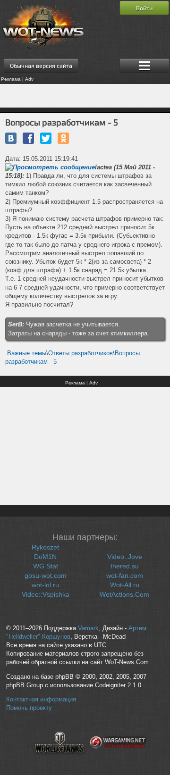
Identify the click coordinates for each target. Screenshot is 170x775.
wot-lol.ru (45, 585)
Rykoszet (45, 547)
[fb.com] (28, 138)
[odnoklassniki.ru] (63, 138)
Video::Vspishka (45, 594)
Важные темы (26, 353)
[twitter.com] (45, 138)
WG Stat (45, 566)
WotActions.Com (124, 594)
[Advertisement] (85, 96)
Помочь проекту (29, 708)
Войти (144, 8)
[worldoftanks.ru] (59, 759)
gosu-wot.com (46, 575)
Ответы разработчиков (80, 353)
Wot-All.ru (124, 585)
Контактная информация (41, 699)
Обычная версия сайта (41, 65)
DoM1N (45, 556)
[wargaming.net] (118, 759)
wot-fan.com (124, 575)
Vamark (88, 628)
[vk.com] (11, 138)
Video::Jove (124, 556)
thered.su (124, 566)
